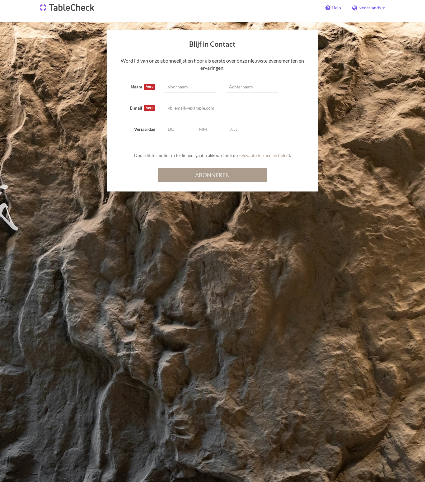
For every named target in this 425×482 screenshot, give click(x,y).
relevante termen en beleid (264, 155)
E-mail (141, 108)
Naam (142, 86)
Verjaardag (144, 129)
